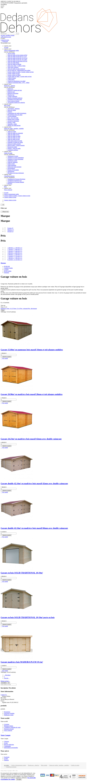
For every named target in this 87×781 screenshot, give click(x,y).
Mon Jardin (44, 765)
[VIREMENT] (82, 778)
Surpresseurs (10, 171)
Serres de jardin (11, 110)
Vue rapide (4, 358)
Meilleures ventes (8, 715)
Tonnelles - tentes (12, 124)
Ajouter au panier (6, 356)
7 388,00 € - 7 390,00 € (15, 258)
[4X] (63, 778)
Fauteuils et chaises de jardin (15, 142)
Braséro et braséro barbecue (14, 98)
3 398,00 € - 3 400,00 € (15, 251)
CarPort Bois (10, 79)
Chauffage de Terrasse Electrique (16, 179)
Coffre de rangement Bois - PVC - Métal (18, 82)
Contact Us (4, 694)
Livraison (6, 724)
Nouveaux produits (9, 713)
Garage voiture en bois (13, 73)
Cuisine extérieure (12, 96)
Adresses (6, 741)
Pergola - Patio (11, 122)
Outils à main (11, 163)
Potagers (9, 111)
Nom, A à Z (10, 308)
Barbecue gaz (11, 92)
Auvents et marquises (13, 121)
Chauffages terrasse (11, 767)
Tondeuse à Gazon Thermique (15, 157)
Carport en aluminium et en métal (16, 81)
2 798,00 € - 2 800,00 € (15, 249)
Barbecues (10, 88)
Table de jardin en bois (13, 139)
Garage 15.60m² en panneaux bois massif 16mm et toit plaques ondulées (32, 350)
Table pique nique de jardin (14, 140)
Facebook (6, 757)
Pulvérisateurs (11, 168)
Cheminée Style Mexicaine (14, 99)
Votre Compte (5, 735)
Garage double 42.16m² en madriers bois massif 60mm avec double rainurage (34, 528)
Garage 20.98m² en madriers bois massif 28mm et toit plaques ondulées (31, 394)
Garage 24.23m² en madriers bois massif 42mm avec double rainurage (31, 439)
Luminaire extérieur (12, 150)
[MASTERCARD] (52, 776)
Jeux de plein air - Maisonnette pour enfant (18, 70)
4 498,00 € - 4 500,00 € (15, 254)
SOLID (10, 231)
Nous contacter (8, 730)
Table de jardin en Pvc (13, 134)
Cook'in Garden (8, 268)
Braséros (9, 183)
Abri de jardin (11, 53)
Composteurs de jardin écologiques (16, 113)
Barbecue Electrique (12, 93)
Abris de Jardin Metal (13, 62)
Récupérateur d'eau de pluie (14, 114)
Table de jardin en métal (13, 136)
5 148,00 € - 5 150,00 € (15, 256)
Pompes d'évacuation (13, 170)
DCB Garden (7, 271)
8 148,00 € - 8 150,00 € (15, 259)
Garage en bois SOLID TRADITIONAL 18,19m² (22, 573)
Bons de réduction (9, 744)
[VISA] (47, 776)
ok (2, 204)
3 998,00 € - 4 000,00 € (15, 253)
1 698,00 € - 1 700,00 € (15, 248)
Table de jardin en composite (15, 133)
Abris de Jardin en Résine (14, 64)
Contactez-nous (6, 37)
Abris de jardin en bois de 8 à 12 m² (17, 56)
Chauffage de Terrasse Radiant (15, 182)
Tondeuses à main (12, 160)
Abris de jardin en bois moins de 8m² (17, 55)
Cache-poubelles (11, 116)
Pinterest (6, 760)
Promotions (7, 712)
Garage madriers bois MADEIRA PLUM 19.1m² (22, 662)
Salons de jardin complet (14, 144)
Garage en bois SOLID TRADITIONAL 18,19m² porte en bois (28, 617)
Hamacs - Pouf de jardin (13, 148)
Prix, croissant (24, 308)
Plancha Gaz (10, 95)
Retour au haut (5, 681)
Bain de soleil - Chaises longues (16, 145)
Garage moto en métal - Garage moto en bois (19, 76)
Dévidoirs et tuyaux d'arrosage (15, 173)
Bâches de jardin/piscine (13, 125)
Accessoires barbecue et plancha (16, 102)
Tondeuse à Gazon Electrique (15, 159)
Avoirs (6, 743)
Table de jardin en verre (13, 137)
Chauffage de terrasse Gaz (14, 180)
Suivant (7, 678)
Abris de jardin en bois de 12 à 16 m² (17, 58)
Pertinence (4, 308)
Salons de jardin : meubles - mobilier (59, 765)
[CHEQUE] (73, 778)
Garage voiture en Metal (13, 75)
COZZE (6, 269)
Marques (3, 263)
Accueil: (6, 765)
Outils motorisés (11, 165)
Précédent (7, 675)
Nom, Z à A (16, 308)
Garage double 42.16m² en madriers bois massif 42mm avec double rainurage (34, 483)
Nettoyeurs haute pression (14, 167)
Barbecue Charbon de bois (14, 90)
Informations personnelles (11, 747)
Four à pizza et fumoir (13, 101)
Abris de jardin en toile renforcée (16, 69)
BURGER (7, 266)
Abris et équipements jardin (18, 765)
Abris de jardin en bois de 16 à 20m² (17, 59)
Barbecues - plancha (33, 765)
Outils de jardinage (12, 162)
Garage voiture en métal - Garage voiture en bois (20, 72)
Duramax (6, 272)
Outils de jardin (75, 765)
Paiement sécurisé (9, 729)
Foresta (10, 228)
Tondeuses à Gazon (12, 156)
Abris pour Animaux (13, 67)
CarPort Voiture (11, 78)
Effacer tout (4, 211)
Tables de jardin (11, 131)
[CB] (42, 776)
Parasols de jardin (12, 147)
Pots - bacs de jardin (12, 118)
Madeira (10, 230)
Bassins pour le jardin (13, 119)
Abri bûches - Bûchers (13, 108)
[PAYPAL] (57, 776)
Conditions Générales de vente (12, 727)
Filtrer (2, 310)
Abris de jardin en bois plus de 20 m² (17, 61)
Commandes (7, 746)
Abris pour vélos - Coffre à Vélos (16, 65)
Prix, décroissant (32, 308)
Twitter (6, 758)
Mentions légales (8, 726)
